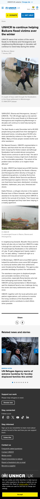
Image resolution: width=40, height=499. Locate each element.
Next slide (36, 351)
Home (4, 21)
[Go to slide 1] (13, 383)
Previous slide (4, 351)
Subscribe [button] (7, 437)
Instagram (8, 417)
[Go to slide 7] (26, 383)
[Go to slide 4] (19, 383)
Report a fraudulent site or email (13, 462)
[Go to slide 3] (17, 383)
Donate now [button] (8, 402)
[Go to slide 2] (15, 383)
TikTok (22, 417)
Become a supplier (8, 466)
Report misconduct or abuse (12, 459)
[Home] (12, 8)
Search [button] (28, 9)
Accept (20, 494)
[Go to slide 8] (28, 383)
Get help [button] (29, 15)
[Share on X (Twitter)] (17, 322)
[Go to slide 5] (22, 383)
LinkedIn (27, 417)
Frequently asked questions (12, 448)
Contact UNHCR (8, 452)
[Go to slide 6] (24, 383)
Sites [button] (37, 9)
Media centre (6, 455)
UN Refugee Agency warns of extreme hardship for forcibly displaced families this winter (17, 373)
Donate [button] (33, 9)
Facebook (3, 417)
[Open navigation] (3, 8)
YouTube (17, 417)
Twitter (12, 417)
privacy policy (23, 484)
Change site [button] (26, 2)
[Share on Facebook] (22, 322)
